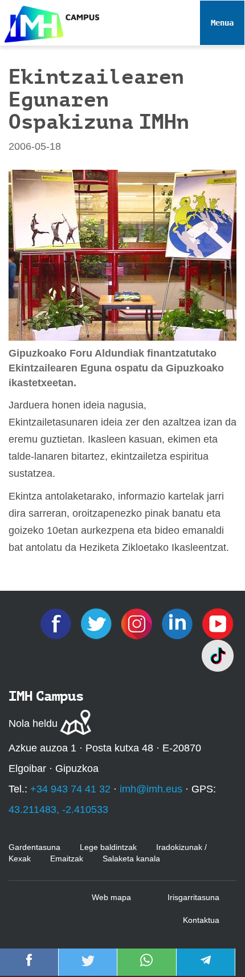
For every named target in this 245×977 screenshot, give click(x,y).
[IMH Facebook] (57, 622)
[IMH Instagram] (138, 622)
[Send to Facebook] (29, 968)
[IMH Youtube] (217, 622)
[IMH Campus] (49, 21)
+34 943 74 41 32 (70, 789)
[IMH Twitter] (97, 622)
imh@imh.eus (151, 789)
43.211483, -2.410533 (58, 809)
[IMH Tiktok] (217, 654)
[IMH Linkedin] (178, 622)
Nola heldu (33, 723)
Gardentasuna (34, 847)
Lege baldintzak (108, 847)
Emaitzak (66, 858)
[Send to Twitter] (87, 968)
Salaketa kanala (131, 858)
